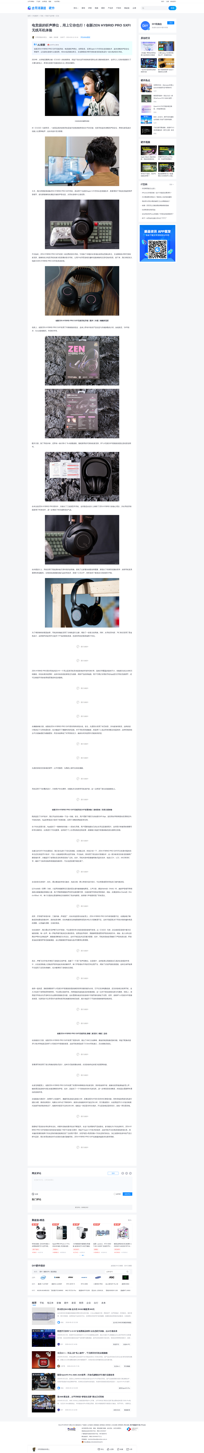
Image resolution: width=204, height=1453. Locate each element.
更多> (130, 1220)
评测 (90, 8)
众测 (134, 8)
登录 (162, 1)
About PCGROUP (63, 1425)
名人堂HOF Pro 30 (112, 1284)
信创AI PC (126, 1344)
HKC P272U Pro (70, 1290)
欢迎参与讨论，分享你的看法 (43, 1180)
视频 (50, 1)
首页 (29, 16)
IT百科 (118, 8)
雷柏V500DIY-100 (112, 1290)
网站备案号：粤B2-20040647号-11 (92, 1436)
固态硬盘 (54, 1271)
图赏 (103, 8)
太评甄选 (44, 1)
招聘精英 (120, 1425)
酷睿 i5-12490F (57, 1284)
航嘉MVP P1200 (84, 1290)
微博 (126, 1173)
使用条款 (102, 1425)
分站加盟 (114, 1425)
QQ (122, 1173)
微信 (130, 1173)
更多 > (171, 184)
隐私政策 (78, 1425)
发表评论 (127, 1194)
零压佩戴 (127, 1366)
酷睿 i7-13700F (43, 1284)
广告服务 (84, 1425)
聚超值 (126, 8)
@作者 (118, 1194)
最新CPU (47, 1271)
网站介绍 (72, 1425)
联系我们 (108, 1425)
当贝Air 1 (117, 1366)
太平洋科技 (37, 8)
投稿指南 (96, 1425)
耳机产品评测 (49, 16)
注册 (167, 1)
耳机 (41, 16)
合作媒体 (90, 1425)
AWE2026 (116, 1410)
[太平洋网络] (71, 1428)
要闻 (83, 8)
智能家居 (127, 1410)
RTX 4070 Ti (70, 1284)
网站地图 (126, 1425)
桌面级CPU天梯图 (117, 1266)
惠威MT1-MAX (125, 1290)
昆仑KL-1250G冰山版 (98, 1291)
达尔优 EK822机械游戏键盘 (122, 1322)
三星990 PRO (98, 1284)
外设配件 (35, 16)
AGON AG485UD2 (43, 1290)
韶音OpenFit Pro (124, 1388)
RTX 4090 (84, 1284)
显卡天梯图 (128, 1266)
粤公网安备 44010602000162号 (93, 1442)
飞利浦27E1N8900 (57, 1290)
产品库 (38, 1)
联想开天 (116, 1344)
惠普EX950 (125, 1284)
